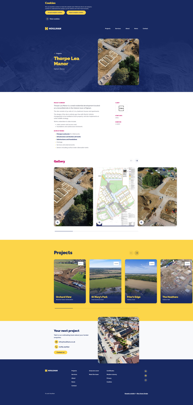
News (73, 382)
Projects (107, 28)
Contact (74, 385)
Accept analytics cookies (55, 12)
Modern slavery (112, 374)
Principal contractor (63, 134)
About (73, 378)
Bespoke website (130, 393)
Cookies (109, 382)
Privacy (109, 378)
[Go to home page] (53, 29)
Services (74, 374)
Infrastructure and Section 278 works (69, 136)
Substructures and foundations (67, 139)
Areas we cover (94, 371)
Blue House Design (142, 393)
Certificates (110, 371)
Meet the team (94, 374)
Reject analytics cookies (76, 12)
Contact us (60, 352)
